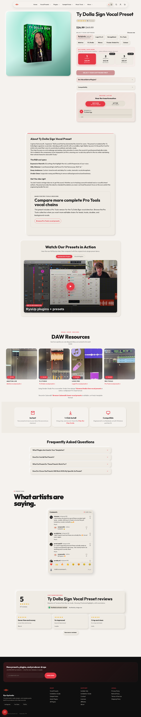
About (82, 704)
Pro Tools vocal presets (112, 384)
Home (35, 4)
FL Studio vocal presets (47, 384)
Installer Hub (84, 691)
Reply (55, 522)
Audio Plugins (54, 699)
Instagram (7, 704)
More (89, 4)
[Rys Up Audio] (17, 4)
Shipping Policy (115, 699)
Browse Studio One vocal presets (88, 388)
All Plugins (53, 702)
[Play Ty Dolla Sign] (81, 111)
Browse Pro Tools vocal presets (48, 221)
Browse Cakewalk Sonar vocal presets (67, 395)
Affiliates (83, 702)
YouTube (16, 704)
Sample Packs (67, 4)
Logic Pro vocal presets (80, 384)
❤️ (51, 564)
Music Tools (80, 4)
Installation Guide (55, 694)
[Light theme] (108, 4)
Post (89, 569)
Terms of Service (116, 696)
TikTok (25, 704)
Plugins (56, 4)
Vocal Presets (45, 4)
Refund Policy (115, 694)
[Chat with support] (4, 712)
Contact (83, 696)
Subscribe (50, 675)
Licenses (83, 699)
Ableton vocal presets (14, 384)
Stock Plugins (78, 256)
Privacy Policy (115, 691)
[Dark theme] (111, 4)
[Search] (116, 4)
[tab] (87, 58)
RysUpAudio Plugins (64, 256)
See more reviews (71, 632)
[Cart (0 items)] (125, 4)
